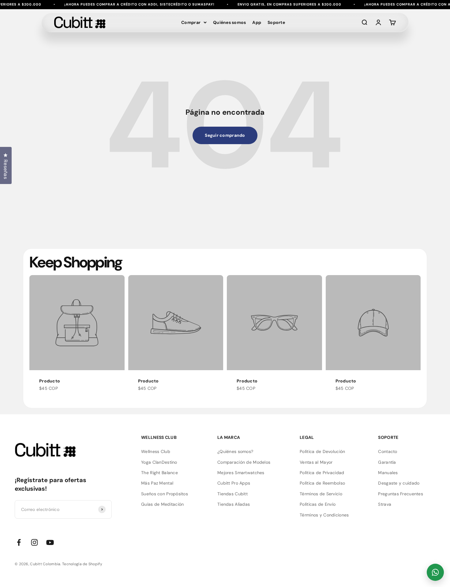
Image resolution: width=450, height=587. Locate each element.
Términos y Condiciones (324, 515)
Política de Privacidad (322, 472)
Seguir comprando (225, 135)
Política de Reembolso (322, 483)
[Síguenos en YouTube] (50, 542)
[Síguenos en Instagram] (34, 542)
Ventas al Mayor (316, 462)
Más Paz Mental (157, 483)
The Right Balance (159, 472)
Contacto (387, 451)
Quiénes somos (229, 22)
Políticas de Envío (318, 504)
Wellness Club (155, 451)
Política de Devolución (322, 451)
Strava (384, 504)
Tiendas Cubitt (232, 494)
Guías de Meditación (162, 504)
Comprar (191, 22)
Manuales (388, 472)
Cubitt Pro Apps (233, 483)
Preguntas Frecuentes (400, 494)
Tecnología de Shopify (82, 564)
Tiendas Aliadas (233, 504)
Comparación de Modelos (243, 462)
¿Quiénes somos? (235, 451)
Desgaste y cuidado (398, 483)
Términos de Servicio (321, 494)
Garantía (387, 462)
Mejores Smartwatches (240, 472)
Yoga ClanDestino (159, 462)
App (256, 22)
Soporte (276, 22)
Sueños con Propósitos (164, 494)
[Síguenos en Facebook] (19, 542)
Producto (49, 381)
